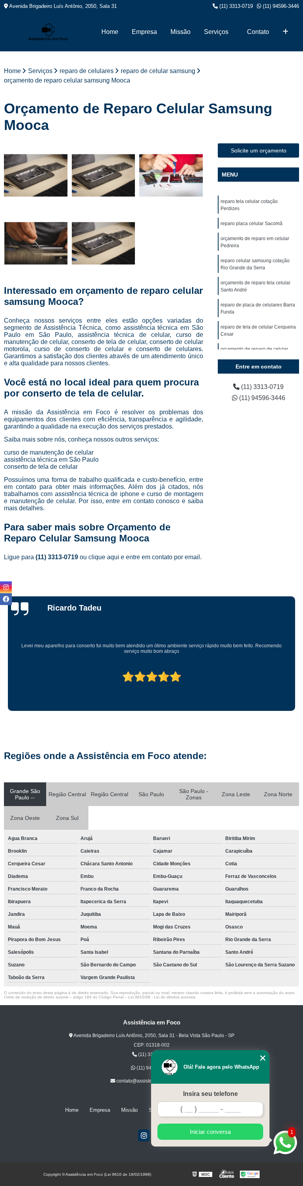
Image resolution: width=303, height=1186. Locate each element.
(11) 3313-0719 (235, 6)
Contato (258, 31)
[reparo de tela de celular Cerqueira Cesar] (104, 243)
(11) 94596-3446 (280, 6)
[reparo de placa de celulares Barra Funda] (171, 175)
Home (109, 31)
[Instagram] (144, 1135)
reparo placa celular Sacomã (251, 223)
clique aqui (103, 557)
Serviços (216, 31)
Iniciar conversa (210, 1131)
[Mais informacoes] (285, 32)
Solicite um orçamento (258, 150)
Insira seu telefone (210, 1093)
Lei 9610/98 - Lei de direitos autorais (161, 997)
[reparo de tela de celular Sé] (104, 175)
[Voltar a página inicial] (48, 31)
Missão (180, 31)
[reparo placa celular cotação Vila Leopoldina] (36, 243)
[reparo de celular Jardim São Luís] (36, 175)
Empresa (144, 31)
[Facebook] (6, 599)
